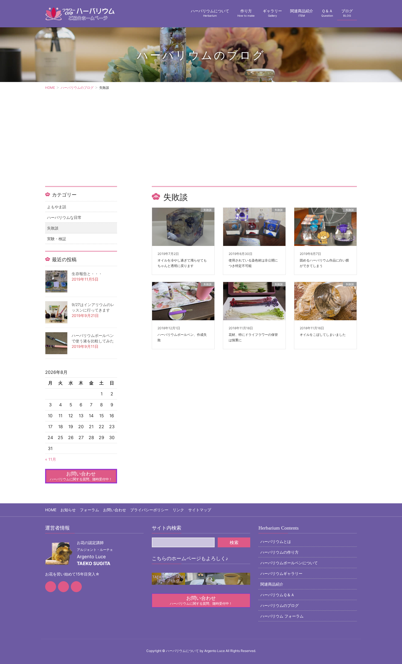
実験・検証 (56, 238)
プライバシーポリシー (149, 509)
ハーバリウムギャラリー (281, 573)
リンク (178, 509)
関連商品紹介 (271, 584)
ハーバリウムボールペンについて (289, 562)
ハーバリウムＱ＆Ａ (277, 594)
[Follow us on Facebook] (50, 586)
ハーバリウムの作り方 (279, 552)
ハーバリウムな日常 (64, 217)
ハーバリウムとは (275, 541)
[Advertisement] (201, 145)
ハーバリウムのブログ (279, 605)
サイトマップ (199, 509)
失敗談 (53, 228)
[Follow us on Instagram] (76, 586)
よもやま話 (56, 206)
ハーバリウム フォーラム (282, 616)
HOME (50, 509)
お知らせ (68, 509)
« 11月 (50, 459)
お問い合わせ (114, 509)
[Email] (63, 586)
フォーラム (89, 509)
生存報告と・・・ (87, 273)
